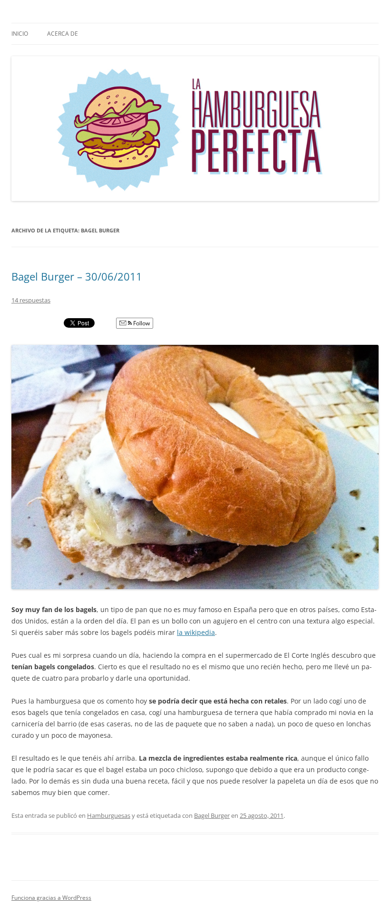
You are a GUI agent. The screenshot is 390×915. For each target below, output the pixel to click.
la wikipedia (196, 632)
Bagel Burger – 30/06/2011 (76, 276)
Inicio (19, 34)
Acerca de (62, 34)
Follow (141, 323)
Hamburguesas (108, 815)
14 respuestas (30, 300)
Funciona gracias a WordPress (51, 898)
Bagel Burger (212, 815)
